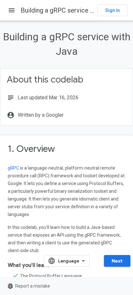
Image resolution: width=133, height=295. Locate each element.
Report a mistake (28, 286)
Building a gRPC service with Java (69, 10)
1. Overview (31, 148)
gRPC (13, 168)
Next (117, 261)
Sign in (112, 10)
